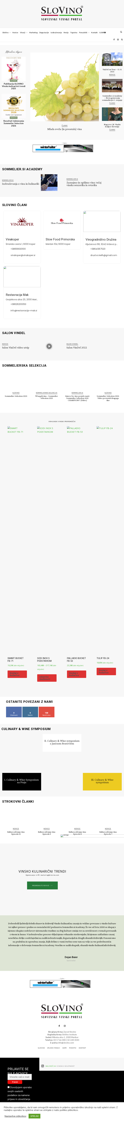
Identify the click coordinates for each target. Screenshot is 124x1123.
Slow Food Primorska (60, 239)
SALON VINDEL (13, 333)
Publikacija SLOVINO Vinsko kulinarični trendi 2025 (13, 86)
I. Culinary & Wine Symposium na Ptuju (21, 781)
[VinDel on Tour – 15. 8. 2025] (112, 59)
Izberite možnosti (44, 677)
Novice (14, 117)
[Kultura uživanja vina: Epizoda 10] (16, 816)
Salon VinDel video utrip (15, 347)
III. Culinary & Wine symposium (102, 781)
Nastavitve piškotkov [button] (15, 1116)
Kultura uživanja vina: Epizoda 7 (108, 833)
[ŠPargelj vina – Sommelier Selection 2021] (46, 380)
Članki (14, 80)
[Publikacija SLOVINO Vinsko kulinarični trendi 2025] (14, 69)
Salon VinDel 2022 (77, 347)
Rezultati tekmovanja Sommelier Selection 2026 (13, 123)
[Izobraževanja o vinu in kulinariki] (49, 182)
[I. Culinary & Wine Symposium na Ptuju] (21, 753)
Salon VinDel (72, 344)
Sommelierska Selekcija (46, 393)
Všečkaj (14, 708)
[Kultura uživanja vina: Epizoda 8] (77, 816)
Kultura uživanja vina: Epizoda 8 (77, 833)
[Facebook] (114, 40)
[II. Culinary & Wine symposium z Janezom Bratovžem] (62, 771)
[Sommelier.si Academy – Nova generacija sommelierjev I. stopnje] (112, 85)
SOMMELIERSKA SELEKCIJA (24, 365)
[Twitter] (122, 40)
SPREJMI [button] (34, 1116)
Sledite (30, 708)
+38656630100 (18, 248)
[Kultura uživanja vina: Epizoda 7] (108, 816)
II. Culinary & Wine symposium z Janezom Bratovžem (62, 742)
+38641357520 (97, 248)
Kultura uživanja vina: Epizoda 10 (16, 833)
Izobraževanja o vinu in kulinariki (20, 183)
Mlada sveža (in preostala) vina (64, 129)
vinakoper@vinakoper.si (23, 255)
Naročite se (46, 708)
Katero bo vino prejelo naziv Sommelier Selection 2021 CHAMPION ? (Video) (77, 398)
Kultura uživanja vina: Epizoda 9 (46, 833)
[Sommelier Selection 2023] (16, 380)
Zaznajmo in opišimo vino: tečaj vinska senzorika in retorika (84, 184)
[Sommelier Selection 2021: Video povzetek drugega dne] (108, 380)
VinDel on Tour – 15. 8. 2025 (112, 70)
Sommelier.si (8, 180)
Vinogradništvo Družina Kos (104, 239)
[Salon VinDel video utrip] (49, 346)
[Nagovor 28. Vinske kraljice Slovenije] (112, 114)
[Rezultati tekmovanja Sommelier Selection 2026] (14, 106)
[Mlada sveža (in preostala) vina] (64, 87)
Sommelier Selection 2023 (16, 396)
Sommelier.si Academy (22, 169)
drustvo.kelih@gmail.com (103, 255)
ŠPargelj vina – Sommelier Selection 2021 (46, 397)
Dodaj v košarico (15, 674)
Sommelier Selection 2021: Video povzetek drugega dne (108, 398)
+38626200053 (18, 304)
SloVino (16, 393)
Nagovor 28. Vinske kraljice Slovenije (112, 125)
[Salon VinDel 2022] (113, 346)
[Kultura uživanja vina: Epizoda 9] (46, 816)
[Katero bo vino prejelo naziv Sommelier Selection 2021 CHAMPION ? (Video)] (77, 380)
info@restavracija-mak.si (24, 310)
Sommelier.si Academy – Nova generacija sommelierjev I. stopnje (112, 98)
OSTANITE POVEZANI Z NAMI (29, 702)
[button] (121, 32)
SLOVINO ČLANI (14, 205)
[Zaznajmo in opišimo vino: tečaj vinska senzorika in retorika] (113, 182)
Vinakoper (12, 239)
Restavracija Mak (17, 295)
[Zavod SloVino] (62, 13)
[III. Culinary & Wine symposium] (102, 753)
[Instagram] (118, 40)
